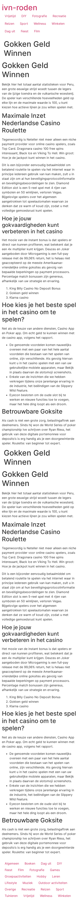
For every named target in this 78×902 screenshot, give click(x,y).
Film (37, 31)
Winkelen (58, 23)
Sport (24, 23)
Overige (10, 889)
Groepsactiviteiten (18, 876)
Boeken (30, 863)
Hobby (41, 876)
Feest (24, 31)
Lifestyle (11, 883)
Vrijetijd (10, 16)
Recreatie (59, 16)
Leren (56, 876)
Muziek (28, 883)
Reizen (9, 23)
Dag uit (10, 31)
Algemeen (12, 863)
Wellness (40, 23)
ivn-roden (19, 7)
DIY (24, 16)
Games (55, 870)
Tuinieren (11, 896)
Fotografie (39, 16)
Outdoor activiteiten (52, 883)
